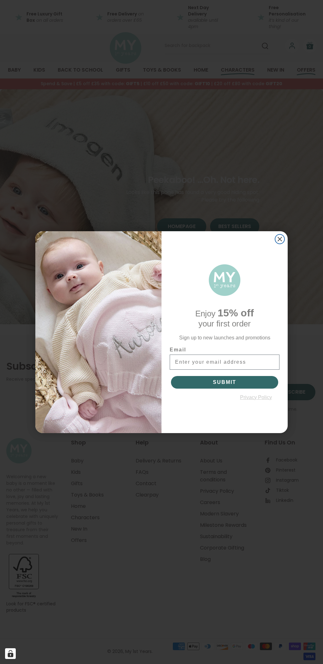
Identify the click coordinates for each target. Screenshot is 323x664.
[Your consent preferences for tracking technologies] (10, 653)
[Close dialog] (280, 239)
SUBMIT (224, 382)
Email (178, 349)
